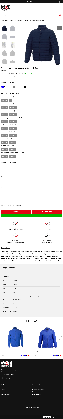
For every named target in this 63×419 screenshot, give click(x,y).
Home (2, 20)
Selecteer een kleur (8, 83)
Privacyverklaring (36, 394)
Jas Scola (4, 352)
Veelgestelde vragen (6, 394)
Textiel (6, 20)
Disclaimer (34, 397)
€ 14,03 (37, 355)
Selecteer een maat (8, 163)
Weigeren (53, 417)
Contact (3, 392)
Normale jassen (18, 20)
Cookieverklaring (36, 392)
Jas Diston (36, 352)
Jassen (11, 20)
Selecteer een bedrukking (10, 93)
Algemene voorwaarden (38, 389)
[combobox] (29, 15)
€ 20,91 (5, 355)
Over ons (3, 389)
